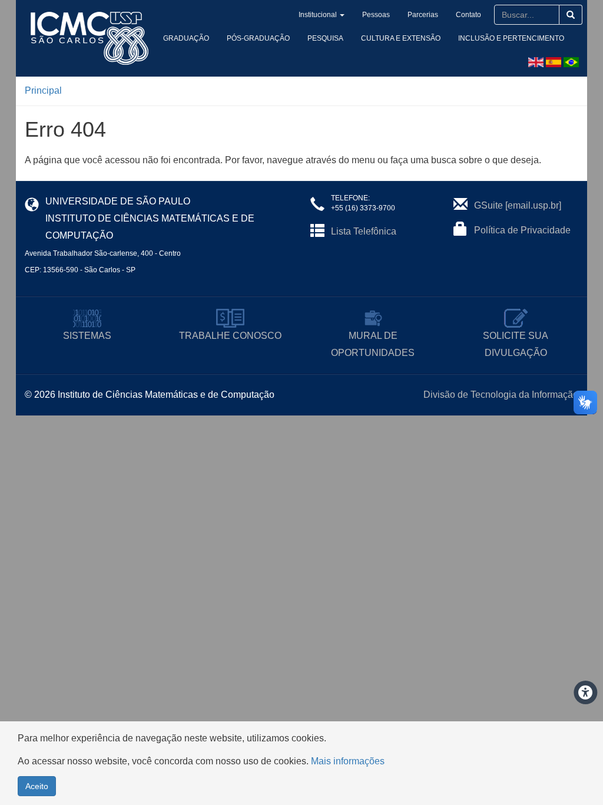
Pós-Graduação (258, 38)
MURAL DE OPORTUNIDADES (373, 344)
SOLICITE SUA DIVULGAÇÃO (515, 344)
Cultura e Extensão (400, 38)
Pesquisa (325, 38)
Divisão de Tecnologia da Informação (500, 395)
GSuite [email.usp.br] (517, 205)
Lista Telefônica (363, 231)
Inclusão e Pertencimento (511, 38)
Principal (43, 90)
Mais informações (348, 761)
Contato (468, 15)
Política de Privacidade (522, 230)
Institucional (318, 15)
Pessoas (376, 15)
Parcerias (422, 15)
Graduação (186, 38)
